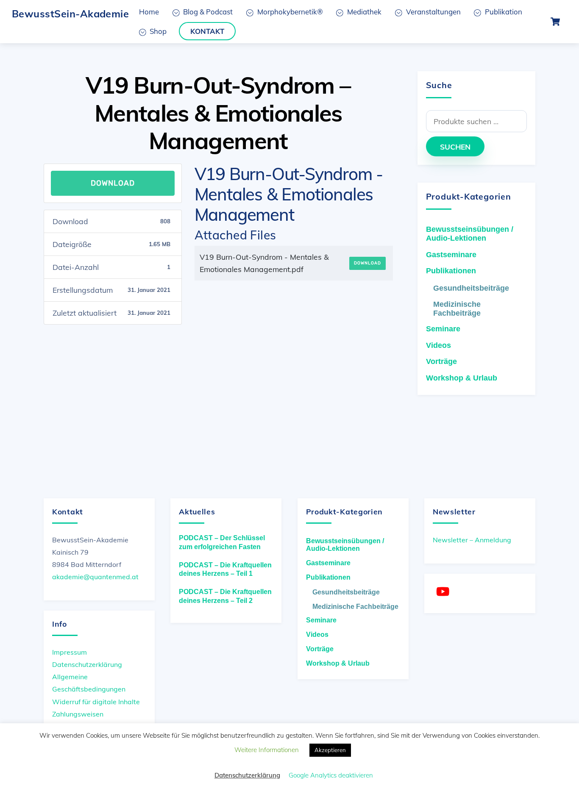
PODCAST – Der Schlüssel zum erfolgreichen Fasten (222, 542)
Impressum (69, 652)
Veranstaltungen (432, 11)
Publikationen (451, 271)
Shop (157, 31)
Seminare (443, 329)
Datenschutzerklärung (87, 664)
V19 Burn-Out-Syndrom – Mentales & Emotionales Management (218, 112)
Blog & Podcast (207, 11)
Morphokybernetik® (289, 11)
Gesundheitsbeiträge (471, 288)
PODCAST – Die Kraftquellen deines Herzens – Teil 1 (225, 569)
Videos (438, 345)
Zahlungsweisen (77, 714)
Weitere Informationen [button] (266, 750)
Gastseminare (451, 254)
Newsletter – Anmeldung (472, 540)
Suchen (455, 146)
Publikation (502, 11)
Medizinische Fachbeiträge (457, 308)
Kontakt (207, 31)
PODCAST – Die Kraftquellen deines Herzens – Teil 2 (225, 596)
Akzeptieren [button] (330, 750)
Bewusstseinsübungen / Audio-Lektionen (469, 233)
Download (113, 183)
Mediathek (363, 11)
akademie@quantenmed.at (95, 576)
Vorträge (441, 361)
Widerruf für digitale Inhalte (96, 701)
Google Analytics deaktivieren (331, 775)
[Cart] (555, 21)
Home (149, 11)
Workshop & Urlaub (461, 378)
